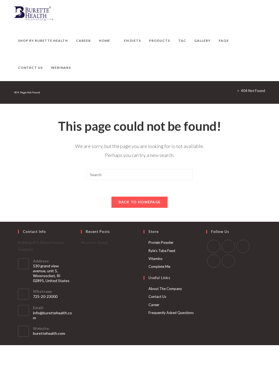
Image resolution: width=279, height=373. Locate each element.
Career (153, 305)
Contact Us (157, 296)
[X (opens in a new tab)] (219, 14)
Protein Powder (161, 242)
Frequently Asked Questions (171, 312)
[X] (213, 246)
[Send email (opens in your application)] (263, 14)
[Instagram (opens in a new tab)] (241, 14)
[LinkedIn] (213, 261)
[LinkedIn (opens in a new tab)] (249, 14)
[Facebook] (228, 246)
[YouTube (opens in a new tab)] (256, 14)
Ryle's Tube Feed (161, 250)
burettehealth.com (49, 333)
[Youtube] (228, 261)
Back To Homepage (140, 202)
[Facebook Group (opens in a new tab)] (234, 14)
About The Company (165, 288)
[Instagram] (243, 246)
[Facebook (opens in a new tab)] (227, 14)
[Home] (234, 90)
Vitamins (155, 258)
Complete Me (159, 266)
